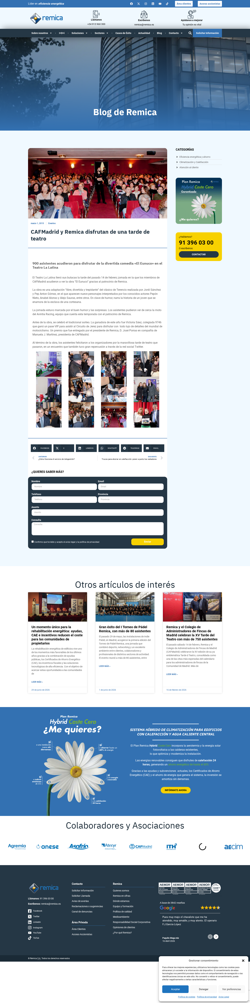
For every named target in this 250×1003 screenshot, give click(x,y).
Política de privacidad (207, 997)
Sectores (99, 33)
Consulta (36, 520)
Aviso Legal (224, 997)
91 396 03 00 (196, 242)
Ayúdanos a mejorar (192, 20)
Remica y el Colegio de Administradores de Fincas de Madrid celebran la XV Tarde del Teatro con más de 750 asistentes (192, 633)
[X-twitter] (138, 3)
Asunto (35, 507)
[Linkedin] (153, 3)
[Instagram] (145, 3)
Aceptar (175, 989)
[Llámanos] (96, 14)
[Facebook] (131, 3)
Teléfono (36, 494)
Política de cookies (186, 997)
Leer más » (37, 682)
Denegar (203, 989)
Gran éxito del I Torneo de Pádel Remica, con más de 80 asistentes (125, 629)
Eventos (52, 223)
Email (101, 481)
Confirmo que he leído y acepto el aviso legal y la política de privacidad (66, 542)
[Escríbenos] (144, 14)
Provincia (103, 494)
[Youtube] (160, 3)
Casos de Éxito (123, 33)
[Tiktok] (167, 3)
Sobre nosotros (39, 33)
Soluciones (78, 33)
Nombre (35, 481)
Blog (159, 33)
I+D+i (62, 33)
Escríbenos (144, 20)
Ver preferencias (231, 989)
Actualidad (144, 33)
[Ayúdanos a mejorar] (192, 14)
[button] (243, 960)
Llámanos (96, 19)
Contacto (174, 33)
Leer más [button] (167, 933)
